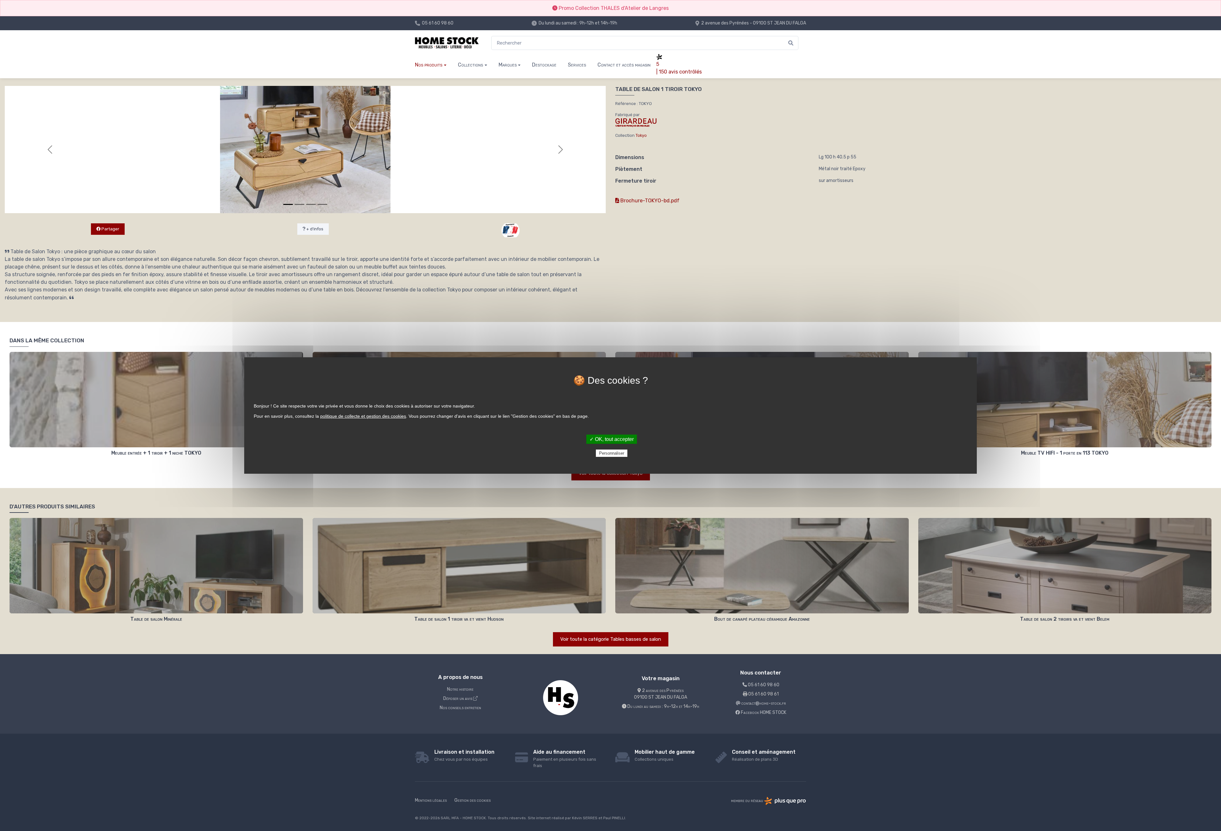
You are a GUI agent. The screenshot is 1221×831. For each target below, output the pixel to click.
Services (577, 65)
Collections (470, 65)
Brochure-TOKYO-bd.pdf (649, 201)
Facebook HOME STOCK (763, 712)
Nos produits (428, 65)
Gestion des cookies (472, 800)
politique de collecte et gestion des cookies (363, 416)
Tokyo (641, 135)
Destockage (544, 65)
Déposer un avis (458, 698)
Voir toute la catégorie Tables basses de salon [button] (610, 639)
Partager (109, 229)
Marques (508, 65)
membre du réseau (747, 800)
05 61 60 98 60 (437, 23)
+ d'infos (314, 229)
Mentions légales (431, 800)
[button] (50, 149)
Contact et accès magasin (624, 65)
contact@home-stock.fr (763, 703)
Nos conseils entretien (460, 707)
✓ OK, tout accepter (612, 439)
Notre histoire (460, 689)
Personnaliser (611, 453)
